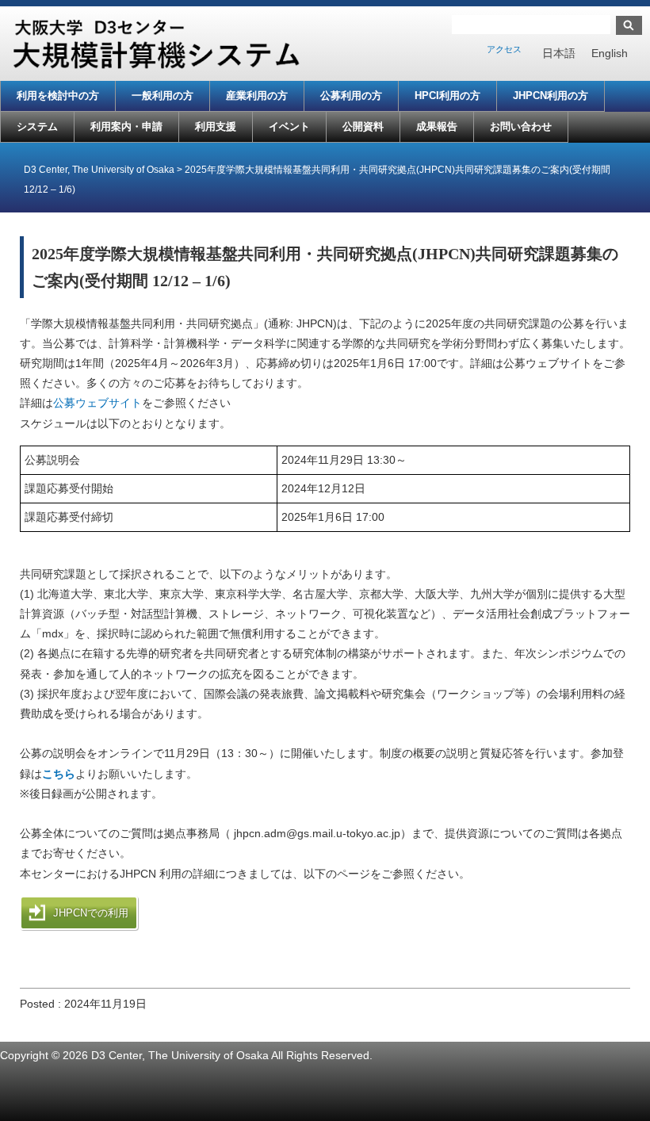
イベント (289, 126)
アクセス (504, 49)
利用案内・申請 (126, 126)
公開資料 (363, 126)
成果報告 (436, 126)
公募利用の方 (351, 95)
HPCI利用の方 (447, 95)
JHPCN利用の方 (550, 95)
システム (37, 126)
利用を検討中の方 (58, 95)
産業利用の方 (257, 95)
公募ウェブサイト (97, 402)
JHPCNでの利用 (90, 913)
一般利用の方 (162, 95)
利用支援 (215, 126)
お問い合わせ (521, 126)
